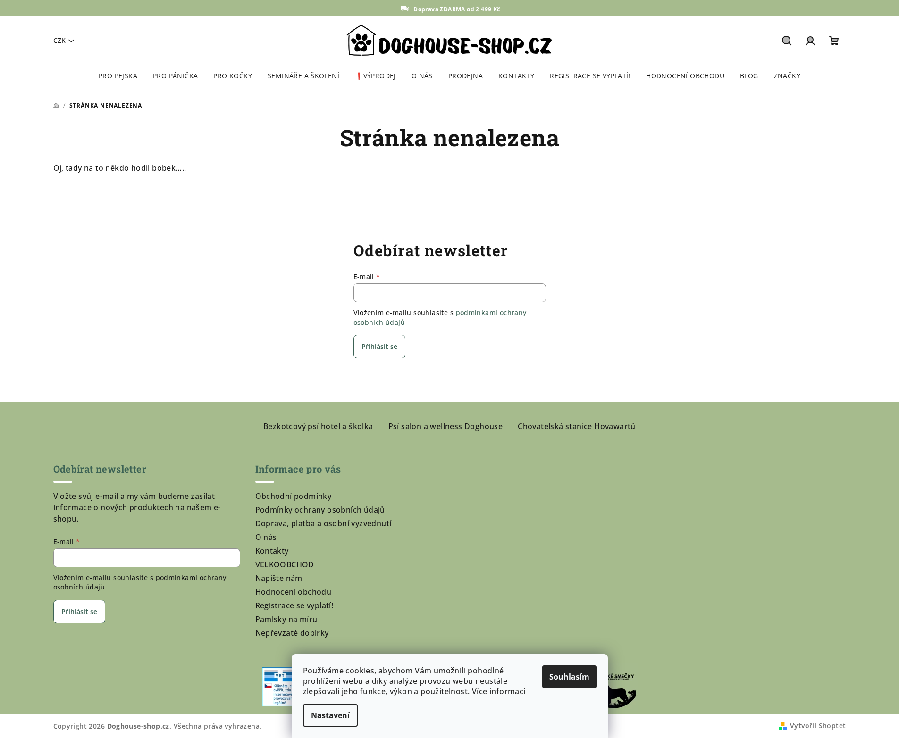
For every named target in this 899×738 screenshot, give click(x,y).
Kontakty (272, 551)
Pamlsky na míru (286, 619)
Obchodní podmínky (293, 496)
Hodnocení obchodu (293, 592)
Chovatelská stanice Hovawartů (577, 426)
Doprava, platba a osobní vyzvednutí (323, 523)
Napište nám (278, 578)
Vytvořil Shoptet (818, 725)
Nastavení (330, 715)
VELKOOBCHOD (284, 564)
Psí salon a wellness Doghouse (445, 426)
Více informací (499, 691)
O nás (266, 537)
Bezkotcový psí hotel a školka (318, 426)
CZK (59, 40)
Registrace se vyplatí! (294, 605)
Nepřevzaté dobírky (292, 633)
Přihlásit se (379, 346)
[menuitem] (118, 76)
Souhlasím (569, 677)
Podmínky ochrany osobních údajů (320, 510)
